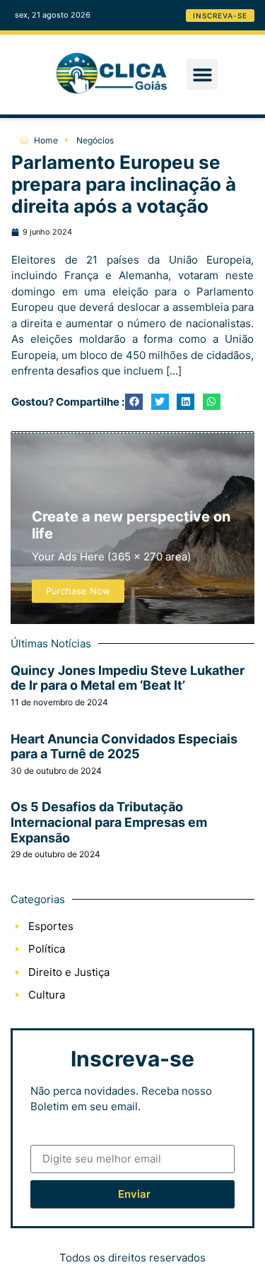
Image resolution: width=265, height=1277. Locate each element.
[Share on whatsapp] (211, 402)
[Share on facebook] (134, 402)
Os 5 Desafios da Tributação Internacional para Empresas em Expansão (109, 822)
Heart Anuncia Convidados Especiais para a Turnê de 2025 (124, 746)
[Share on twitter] (160, 402)
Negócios (95, 140)
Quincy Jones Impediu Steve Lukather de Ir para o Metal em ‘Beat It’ (128, 678)
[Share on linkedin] (185, 402)
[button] (202, 74)
